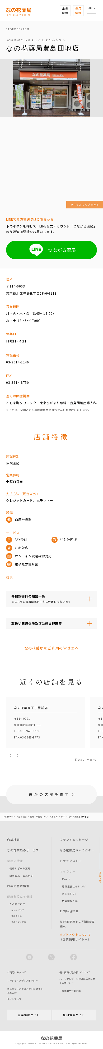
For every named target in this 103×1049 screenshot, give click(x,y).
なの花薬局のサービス (23, 850)
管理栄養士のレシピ (74, 886)
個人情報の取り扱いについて (74, 972)
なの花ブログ (17, 904)
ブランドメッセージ (74, 839)
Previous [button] (10, 755)
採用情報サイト (74, 1015)
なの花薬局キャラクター (77, 850)
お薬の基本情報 (18, 886)
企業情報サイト (29, 1015)
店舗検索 (13, 839)
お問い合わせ (69, 911)
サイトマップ (14, 999)
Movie (66, 879)
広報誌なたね (70, 900)
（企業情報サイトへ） (75, 936)
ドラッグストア (71, 861)
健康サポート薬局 (20, 868)
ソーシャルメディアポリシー (22, 980)
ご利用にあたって (16, 972)
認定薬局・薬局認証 (21, 875)
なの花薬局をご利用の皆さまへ (51, 648)
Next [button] (18, 755)
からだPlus (69, 893)
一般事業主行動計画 (70, 991)
